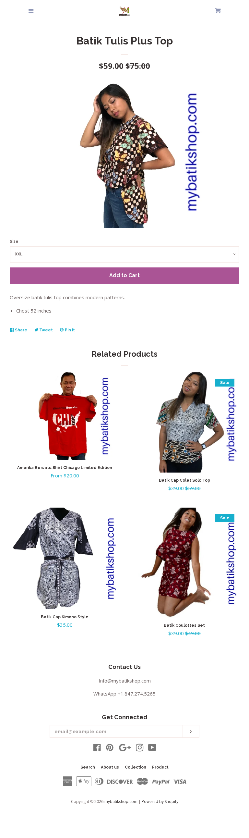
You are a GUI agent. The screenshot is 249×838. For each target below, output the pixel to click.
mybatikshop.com (120, 801)
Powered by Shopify (160, 801)
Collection (135, 767)
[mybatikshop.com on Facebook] (97, 749)
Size (14, 241)
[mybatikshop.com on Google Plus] (124, 749)
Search (87, 767)
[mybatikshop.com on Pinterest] (110, 749)
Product (160, 767)
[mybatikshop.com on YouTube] (152, 749)
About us (110, 767)
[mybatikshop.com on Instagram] (140, 749)
